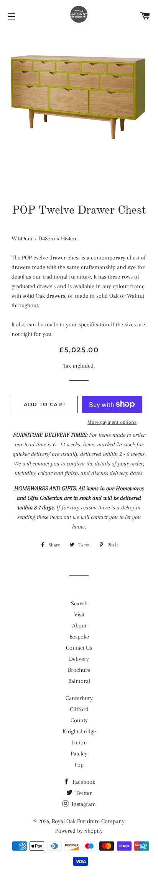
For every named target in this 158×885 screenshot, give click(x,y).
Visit (79, 614)
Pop (79, 764)
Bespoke (79, 636)
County (79, 720)
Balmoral (79, 681)
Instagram (83, 804)
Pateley (79, 753)
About (79, 625)
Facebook (83, 781)
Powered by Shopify (79, 830)
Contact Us (79, 647)
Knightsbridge (79, 731)
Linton (79, 742)
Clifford (79, 709)
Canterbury (79, 698)
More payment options (112, 422)
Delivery (79, 658)
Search (79, 603)
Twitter (83, 792)
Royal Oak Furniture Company (88, 821)
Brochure (79, 669)
